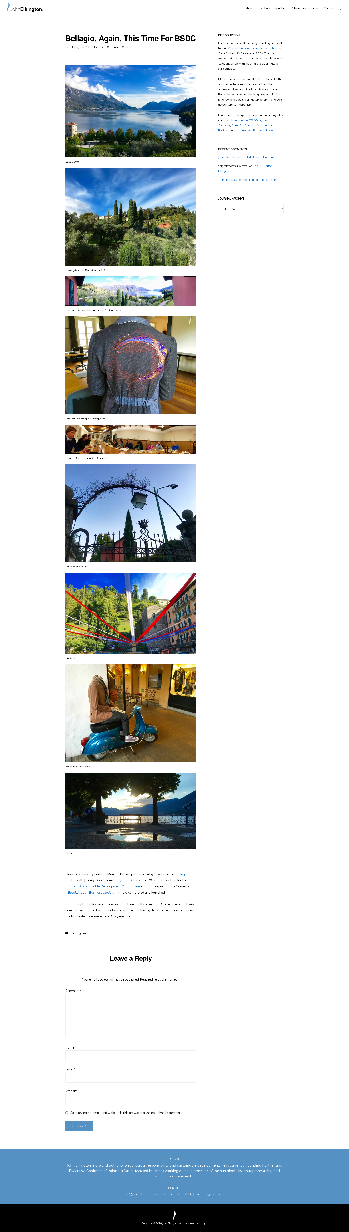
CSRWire (255, 120)
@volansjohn (216, 1194)
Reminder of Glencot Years (260, 179)
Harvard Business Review (258, 130)
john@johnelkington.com (141, 1194)
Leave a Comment (123, 47)
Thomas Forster (228, 179)
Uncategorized (79, 933)
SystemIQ (125, 880)
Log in (204, 1223)
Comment (73, 991)
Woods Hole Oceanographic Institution (252, 48)
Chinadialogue (238, 120)
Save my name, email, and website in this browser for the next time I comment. (125, 1113)
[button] (339, 8)
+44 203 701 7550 (178, 1194)
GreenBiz (237, 125)
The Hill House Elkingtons (257, 157)
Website (71, 1091)
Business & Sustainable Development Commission (102, 886)
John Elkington (227, 157)
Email (70, 1069)
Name (70, 1047)
